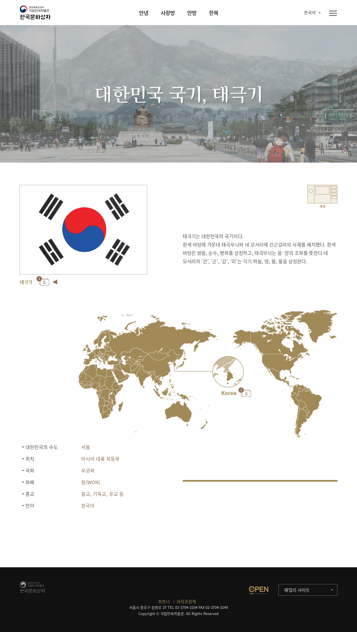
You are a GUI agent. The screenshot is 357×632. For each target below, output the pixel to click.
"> (228, 372)
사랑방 (168, 13)
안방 (192, 13)
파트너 (164, 602)
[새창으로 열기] (258, 590)
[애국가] (55, 281)
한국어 (310, 12)
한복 (213, 13)
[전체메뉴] (333, 13)
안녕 (143, 13)
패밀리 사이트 (297, 590)
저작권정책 (186, 602)
